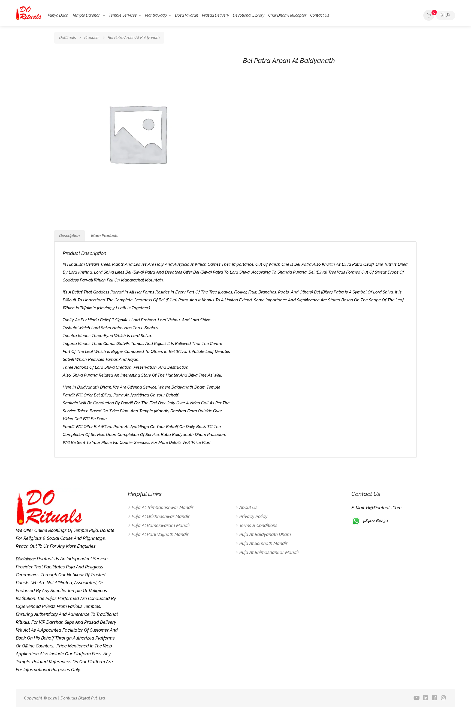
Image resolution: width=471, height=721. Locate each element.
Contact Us (319, 15)
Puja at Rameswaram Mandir (161, 525)
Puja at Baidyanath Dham (265, 534)
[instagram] (443, 698)
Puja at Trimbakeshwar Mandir (163, 507)
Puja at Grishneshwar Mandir (161, 516)
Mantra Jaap (156, 15)
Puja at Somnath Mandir (263, 543)
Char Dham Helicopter (287, 15)
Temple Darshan (86, 15)
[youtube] (416, 698)
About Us (248, 507)
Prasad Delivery (215, 15)
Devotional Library (248, 15)
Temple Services (123, 15)
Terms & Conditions (258, 525)
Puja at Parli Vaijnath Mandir (160, 534)
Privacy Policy (253, 516)
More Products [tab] (104, 235)
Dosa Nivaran (186, 15)
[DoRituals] (29, 12)
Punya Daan (58, 15)
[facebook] (434, 698)
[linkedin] (425, 698)
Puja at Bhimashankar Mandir (269, 552)
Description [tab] (69, 235)
